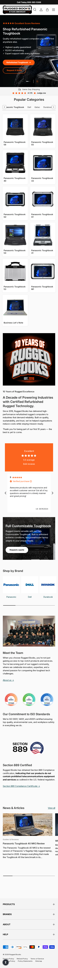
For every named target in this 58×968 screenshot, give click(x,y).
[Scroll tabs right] (54, 107)
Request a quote (17, 550)
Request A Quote (14, 70)
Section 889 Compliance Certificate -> (21, 786)
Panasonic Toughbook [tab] (13, 107)
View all (51, 808)
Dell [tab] (29, 107)
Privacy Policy (8, 959)
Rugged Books (15, 954)
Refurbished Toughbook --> (18, 62)
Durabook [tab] (47, 107)
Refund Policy (22, 959)
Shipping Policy (9, 961)
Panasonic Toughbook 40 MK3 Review (24, 843)
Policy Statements (25, 961)
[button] (5, 962)
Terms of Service (37, 959)
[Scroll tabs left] (4, 107)
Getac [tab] (37, 107)
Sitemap (38, 961)
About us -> (8, 680)
